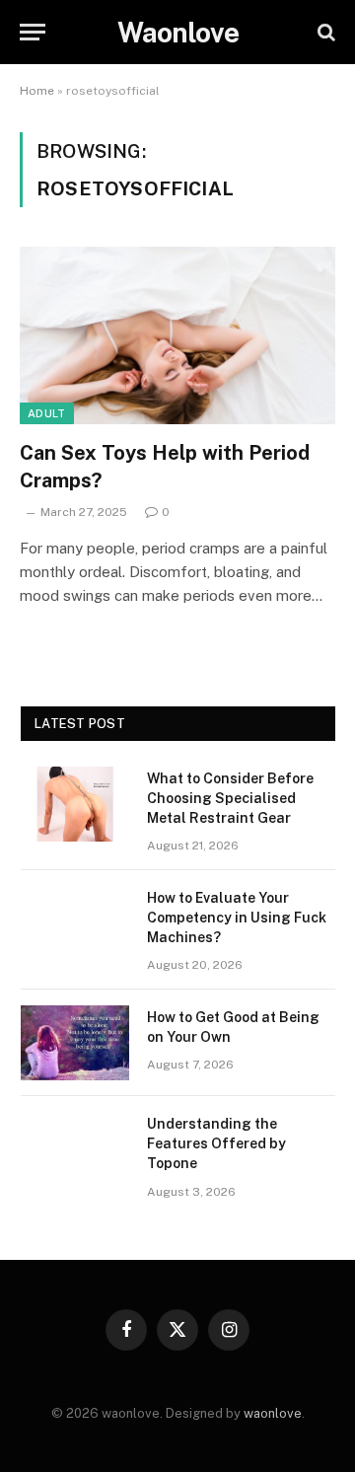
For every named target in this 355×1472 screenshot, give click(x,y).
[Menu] (32, 32)
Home (37, 91)
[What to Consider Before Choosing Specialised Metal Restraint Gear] (75, 804)
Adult (47, 413)
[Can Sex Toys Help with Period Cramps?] (177, 335)
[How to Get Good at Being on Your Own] (75, 1042)
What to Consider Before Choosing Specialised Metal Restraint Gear (230, 798)
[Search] (324, 32)
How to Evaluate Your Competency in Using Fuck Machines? (236, 917)
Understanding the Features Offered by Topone (216, 1143)
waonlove (273, 1413)
